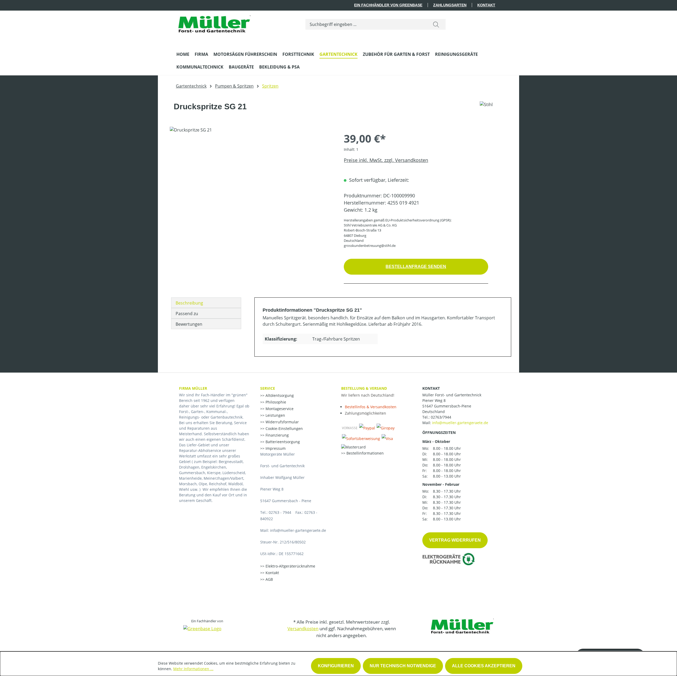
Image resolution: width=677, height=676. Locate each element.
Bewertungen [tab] (189, 324)
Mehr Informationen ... (193, 668)
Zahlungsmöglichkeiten (365, 413)
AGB (268, 579)
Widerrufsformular (281, 421)
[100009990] (251, 184)
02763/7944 (441, 417)
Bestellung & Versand (364, 388)
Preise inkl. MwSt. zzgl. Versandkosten (386, 160)
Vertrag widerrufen (455, 540)
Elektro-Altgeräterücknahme (289, 566)
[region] (251, 184)
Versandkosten (302, 628)
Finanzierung (276, 435)
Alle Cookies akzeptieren (483, 666)
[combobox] (366, 24)
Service (267, 388)
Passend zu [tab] (187, 313)
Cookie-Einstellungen (283, 428)
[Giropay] (386, 427)
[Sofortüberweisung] (361, 438)
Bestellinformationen (364, 453)
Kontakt (486, 5)
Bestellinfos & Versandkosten (370, 406)
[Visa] (387, 438)
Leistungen (274, 415)
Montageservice (279, 408)
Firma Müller (193, 388)
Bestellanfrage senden (416, 266)
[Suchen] (436, 24)
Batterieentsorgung (282, 441)
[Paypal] (367, 427)
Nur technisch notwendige (403, 666)
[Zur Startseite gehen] (213, 23)
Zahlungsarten (449, 5)
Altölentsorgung (279, 395)
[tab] (206, 302)
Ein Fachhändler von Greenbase (388, 5)
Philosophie (275, 402)
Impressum (275, 448)
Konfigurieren (336, 666)
